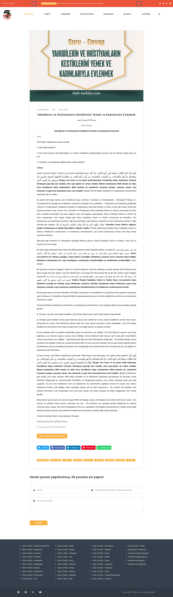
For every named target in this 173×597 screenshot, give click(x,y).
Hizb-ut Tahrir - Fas (29, 579)
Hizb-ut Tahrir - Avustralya (32, 560)
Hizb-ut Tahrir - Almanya (31, 553)
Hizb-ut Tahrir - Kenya (66, 568)
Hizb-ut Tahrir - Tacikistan (102, 564)
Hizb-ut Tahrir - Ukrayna (102, 579)
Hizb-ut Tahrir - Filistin (66, 546)
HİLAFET (127, 14)
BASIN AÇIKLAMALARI (49, 3)
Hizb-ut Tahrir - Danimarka (32, 571)
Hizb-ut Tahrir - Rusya (101, 553)
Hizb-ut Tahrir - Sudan (101, 557)
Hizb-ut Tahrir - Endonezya (32, 575)
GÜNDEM (65, 14)
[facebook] (160, 3)
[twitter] (163, 3)
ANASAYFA (28, 14)
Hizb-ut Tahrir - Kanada (67, 564)
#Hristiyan (109, 460)
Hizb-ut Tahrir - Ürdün (136, 546)
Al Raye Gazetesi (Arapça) (138, 553)
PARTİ (47, 14)
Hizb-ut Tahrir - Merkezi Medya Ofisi (35, 546)
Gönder (38, 522)
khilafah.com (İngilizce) (137, 564)
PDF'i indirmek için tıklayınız (52, 436)
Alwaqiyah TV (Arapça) (137, 549)
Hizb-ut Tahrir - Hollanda (67, 553)
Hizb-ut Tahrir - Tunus (101, 571)
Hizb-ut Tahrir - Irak (65, 557)
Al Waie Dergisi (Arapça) (137, 557)
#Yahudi (99, 460)
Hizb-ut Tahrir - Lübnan (66, 571)
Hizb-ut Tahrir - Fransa (66, 549)
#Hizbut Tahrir (43, 460)
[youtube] (170, 3)
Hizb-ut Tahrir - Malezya (67, 575)
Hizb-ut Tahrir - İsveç (65, 560)
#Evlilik (130, 460)
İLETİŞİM (146, 14)
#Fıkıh (67, 460)
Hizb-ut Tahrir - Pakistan (102, 549)
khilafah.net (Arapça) (136, 560)
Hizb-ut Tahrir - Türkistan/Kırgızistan (106, 575)
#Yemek (120, 460)
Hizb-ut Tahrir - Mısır (65, 579)
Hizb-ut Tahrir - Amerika (31, 557)
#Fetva (88, 460)
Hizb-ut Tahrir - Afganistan (32, 549)
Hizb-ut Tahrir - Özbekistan (103, 546)
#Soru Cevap (55, 460)
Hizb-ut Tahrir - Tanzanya (102, 568)
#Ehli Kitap (78, 460)
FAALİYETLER (86, 14)
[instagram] (166, 3)
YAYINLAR (108, 14)
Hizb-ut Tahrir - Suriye (101, 560)
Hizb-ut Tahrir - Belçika (31, 568)
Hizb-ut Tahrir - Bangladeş (32, 564)
